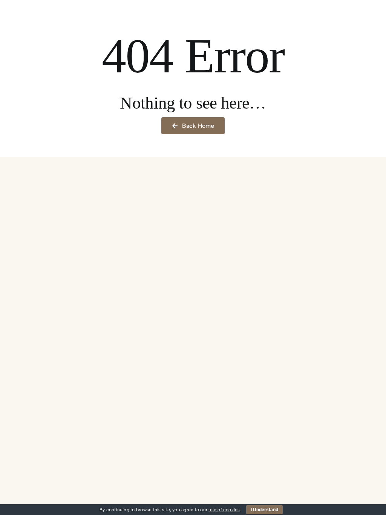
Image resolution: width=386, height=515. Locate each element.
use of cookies (224, 509)
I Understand (264, 509)
